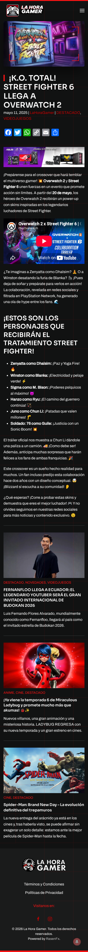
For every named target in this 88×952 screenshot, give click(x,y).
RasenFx (52, 939)
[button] (82, 10)
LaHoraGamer (42, 113)
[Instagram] (50, 919)
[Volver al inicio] (25, 10)
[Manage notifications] (77, 941)
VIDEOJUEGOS (17, 118)
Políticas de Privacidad (44, 893)
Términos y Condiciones (44, 884)
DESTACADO (68, 113)
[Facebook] (38, 919)
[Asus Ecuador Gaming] (44, 157)
